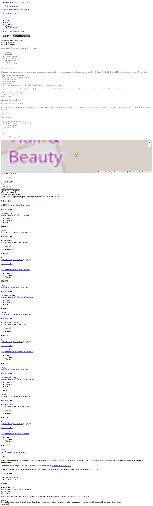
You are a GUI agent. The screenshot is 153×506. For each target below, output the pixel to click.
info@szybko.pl (6, 491)
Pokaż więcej (5, 113)
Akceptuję (5, 504)
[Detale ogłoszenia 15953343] (12, 260)
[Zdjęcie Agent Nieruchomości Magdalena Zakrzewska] (17, 297)
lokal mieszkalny (6, 209)
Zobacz (3, 230)
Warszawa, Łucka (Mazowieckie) (12, 40)
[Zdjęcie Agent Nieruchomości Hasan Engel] (13, 324)
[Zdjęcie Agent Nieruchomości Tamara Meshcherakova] (17, 352)
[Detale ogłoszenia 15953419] (12, 232)
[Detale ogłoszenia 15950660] (12, 369)
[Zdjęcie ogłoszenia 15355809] (8, 42)
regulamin (36, 197)
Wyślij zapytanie (7, 197)
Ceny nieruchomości (12, 6)
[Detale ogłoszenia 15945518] (12, 424)
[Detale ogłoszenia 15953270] (12, 314)
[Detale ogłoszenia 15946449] (12, 287)
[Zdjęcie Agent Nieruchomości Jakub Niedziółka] (15, 406)
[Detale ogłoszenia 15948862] (12, 396)
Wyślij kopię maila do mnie (12, 195)
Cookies (79, 496)
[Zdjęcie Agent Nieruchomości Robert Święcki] (14, 242)
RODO (57, 197)
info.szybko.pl (5, 493)
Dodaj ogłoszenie (10, 479)
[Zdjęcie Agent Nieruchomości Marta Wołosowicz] (15, 215)
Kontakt (86, 496)
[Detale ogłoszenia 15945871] (12, 205)
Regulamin (56, 496)
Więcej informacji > (117, 502)
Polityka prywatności (69, 496)
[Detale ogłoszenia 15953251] (12, 342)
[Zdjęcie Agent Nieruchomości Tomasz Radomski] (15, 270)
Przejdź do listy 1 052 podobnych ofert (13, 452)
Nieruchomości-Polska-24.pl (61, 466)
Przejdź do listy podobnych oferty (13, 31)
